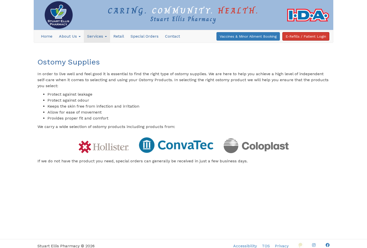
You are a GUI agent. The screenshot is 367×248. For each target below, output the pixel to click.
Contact (172, 36)
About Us (68, 36)
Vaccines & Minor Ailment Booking (248, 36)
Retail (118, 36)
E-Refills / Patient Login (306, 36)
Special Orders (145, 36)
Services (95, 36)
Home (46, 36)
